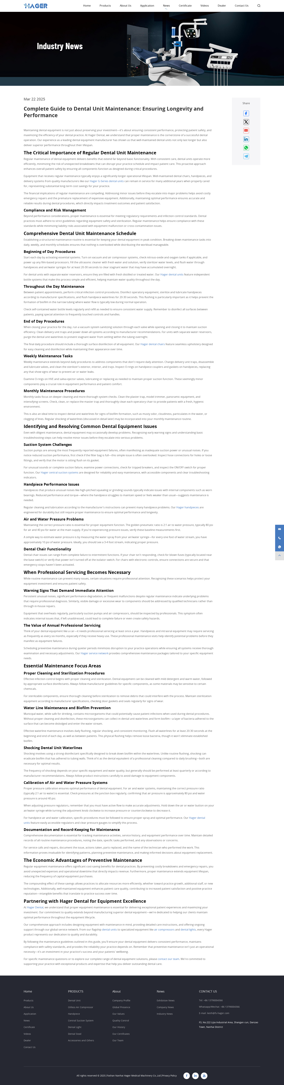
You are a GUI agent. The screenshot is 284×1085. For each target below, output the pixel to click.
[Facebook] (186, 1076)
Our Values (118, 1014)
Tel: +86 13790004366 (211, 1000)
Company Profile (121, 1000)
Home (87, 5)
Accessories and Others (81, 1040)
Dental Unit (74, 1000)
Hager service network (94, 653)
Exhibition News (166, 1000)
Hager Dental (35, 907)
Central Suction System (81, 1020)
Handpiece (74, 1014)
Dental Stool (74, 1034)
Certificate (185, 5)
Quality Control (120, 1020)
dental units (109, 929)
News (166, 5)
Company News (165, 1007)
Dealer (222, 5)
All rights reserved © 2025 (91, 1075)
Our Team (117, 1040)
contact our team (168, 959)
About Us (125, 5)
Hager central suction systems (59, 472)
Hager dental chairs (153, 344)
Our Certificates (121, 1034)
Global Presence (121, 1007)
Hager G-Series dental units (107, 181)
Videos (205, 5)
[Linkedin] (195, 1076)
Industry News (165, 1014)
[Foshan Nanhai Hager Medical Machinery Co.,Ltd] (35, 6)
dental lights (188, 929)
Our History (118, 1027)
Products (105, 5)
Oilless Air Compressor (80, 1007)
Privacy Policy (169, 1075)
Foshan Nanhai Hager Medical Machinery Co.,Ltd (134, 1075)
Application (147, 5)
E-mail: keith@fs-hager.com (214, 1013)
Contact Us (241, 5)
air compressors (164, 929)
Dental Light (74, 1027)
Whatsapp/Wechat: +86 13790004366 (219, 1007)
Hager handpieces (187, 507)
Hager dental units (171, 274)
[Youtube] (204, 1076)
